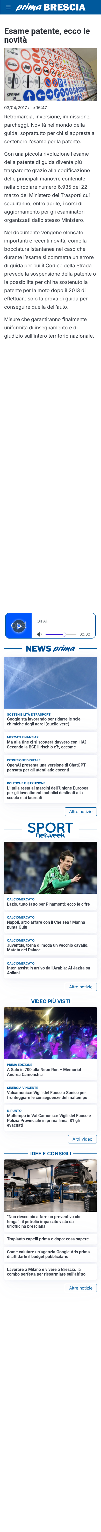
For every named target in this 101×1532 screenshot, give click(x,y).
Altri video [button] (82, 1139)
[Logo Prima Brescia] (50, 7)
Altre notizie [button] (80, 811)
